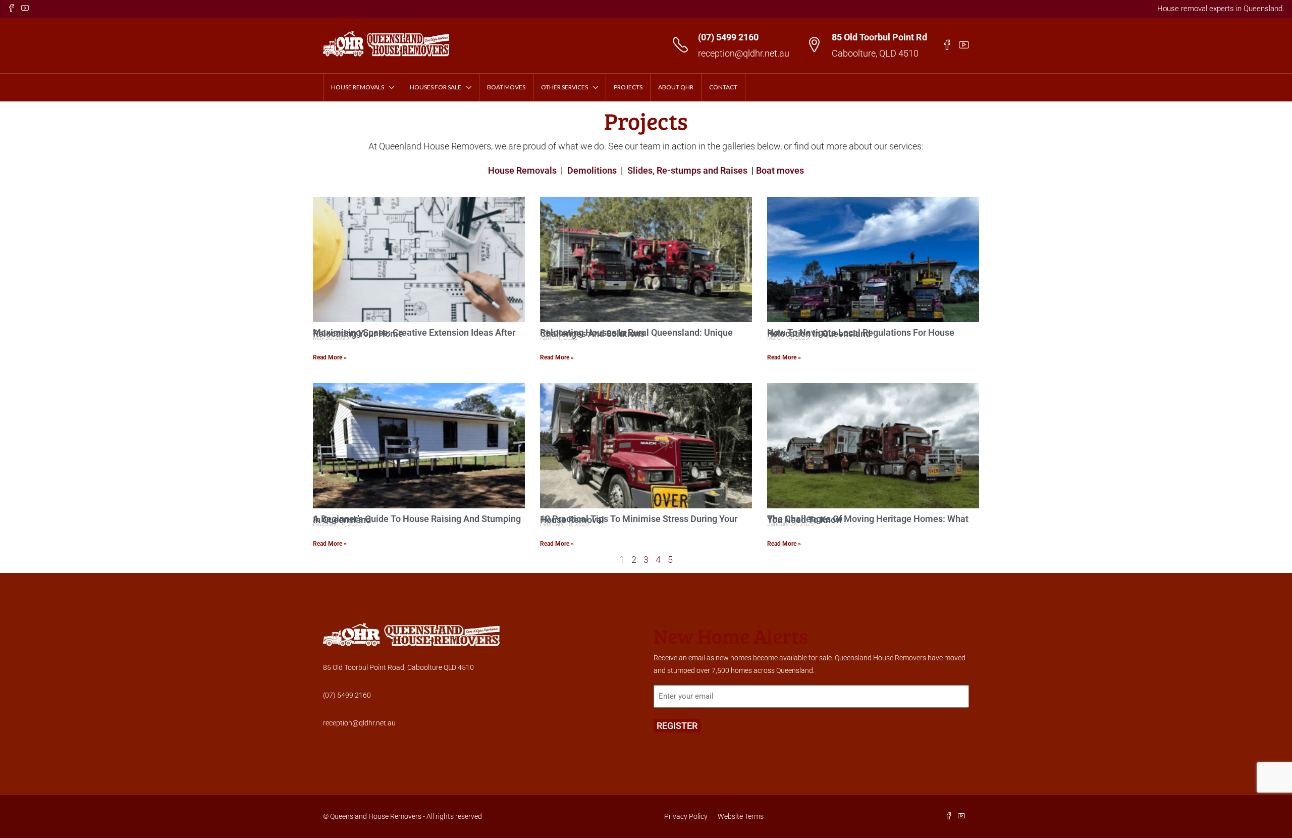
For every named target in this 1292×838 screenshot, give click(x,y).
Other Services (564, 87)
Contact (723, 87)
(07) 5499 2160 (728, 37)
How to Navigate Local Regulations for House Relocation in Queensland (860, 333)
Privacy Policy (686, 816)
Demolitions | (595, 170)
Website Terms (741, 816)
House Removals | (526, 170)
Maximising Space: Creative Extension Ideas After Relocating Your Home (414, 333)
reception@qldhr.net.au (743, 53)
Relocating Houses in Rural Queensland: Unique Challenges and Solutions (636, 333)
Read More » (330, 357)
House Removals (357, 87)
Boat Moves (506, 87)
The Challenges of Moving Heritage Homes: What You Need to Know (867, 519)
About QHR (675, 87)
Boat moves (780, 170)
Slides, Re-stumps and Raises (687, 170)
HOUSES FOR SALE (435, 87)
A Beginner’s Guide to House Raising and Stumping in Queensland (417, 519)
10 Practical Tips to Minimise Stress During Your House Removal (638, 519)
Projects (628, 87)
